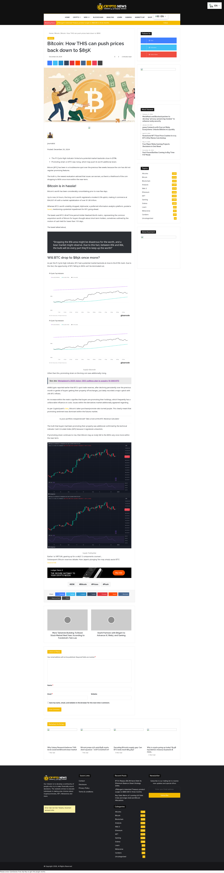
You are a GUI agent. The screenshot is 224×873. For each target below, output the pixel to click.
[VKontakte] (83, 63)
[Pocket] (94, 63)
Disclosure (83, 784)
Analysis (110, 17)
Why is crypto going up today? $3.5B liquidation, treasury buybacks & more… (161, 750)
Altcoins (145, 173)
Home (67, 17)
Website (94, 694)
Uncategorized (147, 218)
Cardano (145, 214)
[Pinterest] (72, 63)
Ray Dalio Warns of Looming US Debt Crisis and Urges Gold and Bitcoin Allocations (85, 23)
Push (106, 584)
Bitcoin (57, 33)
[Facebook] (49, 63)
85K (73, 584)
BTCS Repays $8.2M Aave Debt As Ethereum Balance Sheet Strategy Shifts (128, 783)
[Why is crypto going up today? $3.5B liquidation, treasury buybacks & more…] (162, 736)
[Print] (100, 63)
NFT (143, 196)
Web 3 (86, 17)
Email (50, 694)
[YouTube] (50, 800)
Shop (150, 17)
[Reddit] (77, 63)
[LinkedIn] (61, 63)
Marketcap (140, 17)
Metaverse (146, 211)
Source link (51, 562)
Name (50, 685)
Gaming (128, 17)
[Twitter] (55, 63)
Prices (95, 584)
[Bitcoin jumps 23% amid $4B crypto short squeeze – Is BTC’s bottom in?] (95, 736)
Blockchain (98, 17)
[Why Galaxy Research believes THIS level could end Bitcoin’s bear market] (62, 736)
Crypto (76, 17)
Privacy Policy (84, 788)
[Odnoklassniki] (89, 63)
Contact (82, 781)
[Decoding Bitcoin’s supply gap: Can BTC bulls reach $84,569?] (129, 736)
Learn (119, 17)
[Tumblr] (66, 63)
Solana (144, 203)
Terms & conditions (86, 792)
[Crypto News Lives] (112, 7)
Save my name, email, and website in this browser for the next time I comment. (79, 703)
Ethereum (145, 192)
